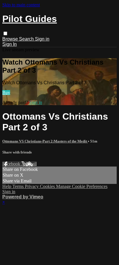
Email (31, 163)
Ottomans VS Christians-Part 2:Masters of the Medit (45, 141)
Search (27, 38)
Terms (18, 186)
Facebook (11, 163)
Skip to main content (21, 4)
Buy (6, 92)
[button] (5, 33)
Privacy (32, 186)
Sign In (9, 44)
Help (7, 186)
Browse (10, 38)
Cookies (48, 186)
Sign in (42, 38)
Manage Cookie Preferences (81, 186)
